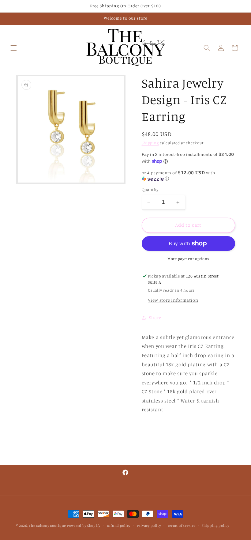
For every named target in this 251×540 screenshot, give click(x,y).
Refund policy (119, 525)
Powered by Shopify (83, 525)
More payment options (188, 258)
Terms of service (181, 525)
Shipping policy (215, 525)
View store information (173, 300)
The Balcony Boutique (47, 525)
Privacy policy (149, 525)
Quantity (150, 189)
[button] (13, 48)
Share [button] (155, 317)
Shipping (150, 143)
